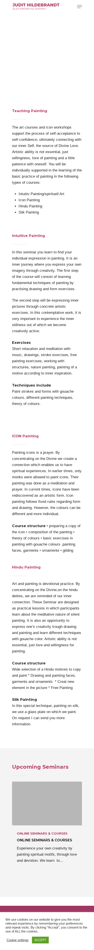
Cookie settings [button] (18, 940)
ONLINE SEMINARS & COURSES (42, 833)
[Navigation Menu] (79, 6)
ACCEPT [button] (40, 940)
